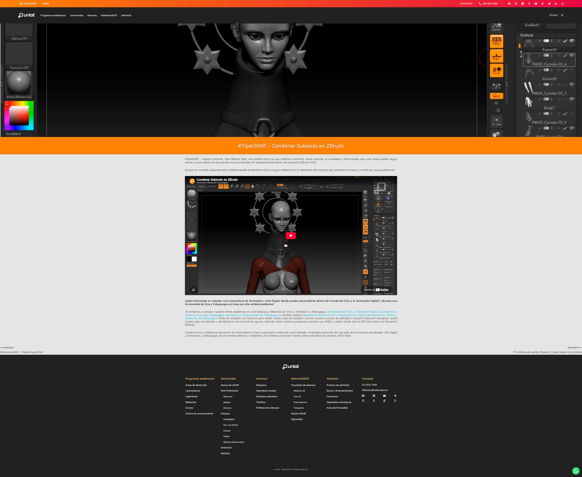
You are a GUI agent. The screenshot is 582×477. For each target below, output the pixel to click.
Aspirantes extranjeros (339, 402)
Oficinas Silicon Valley (233, 442)
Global (226, 436)
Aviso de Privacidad (337, 407)
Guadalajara (228, 419)
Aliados (226, 402)
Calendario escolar (266, 390)
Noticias (225, 453)
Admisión (126, 15)
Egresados (297, 419)
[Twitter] (529, 3)
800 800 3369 (490, 3)
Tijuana (226, 430)
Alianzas (227, 407)
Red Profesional (229, 390)
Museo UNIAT (298, 413)
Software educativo (266, 396)
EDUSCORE (30, 3)
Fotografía (299, 407)
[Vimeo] (549, 3)
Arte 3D (297, 396)
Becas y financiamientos (340, 390)
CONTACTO (466, 3)
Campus (225, 413)
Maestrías (191, 402)
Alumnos (92, 15)
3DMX (46, 3)
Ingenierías (192, 396)
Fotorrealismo (300, 402)
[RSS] (556, 3)
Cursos (189, 407)
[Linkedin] (522, 3)
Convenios (332, 396)
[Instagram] (516, 3)
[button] (562, 15)
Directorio (226, 447)
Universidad (76, 15)
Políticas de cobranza (267, 407)
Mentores (227, 396)
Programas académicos (53, 15)
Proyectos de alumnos (303, 385)
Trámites (261, 402)
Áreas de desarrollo (196, 385)
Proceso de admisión (338, 385)
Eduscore (261, 385)
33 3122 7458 (369, 384)
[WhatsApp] (562, 3)
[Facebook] (509, 3)
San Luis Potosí (230, 425)
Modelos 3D (299, 390)
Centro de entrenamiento (199, 413)
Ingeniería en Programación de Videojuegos (251, 315)
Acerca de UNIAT (230, 385)
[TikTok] (542, 3)
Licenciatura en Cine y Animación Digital (352, 311)
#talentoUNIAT (109, 15)
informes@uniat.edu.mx (375, 390)
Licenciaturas (193, 390)
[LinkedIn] (374, 396)
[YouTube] (536, 3)
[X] (374, 400)
